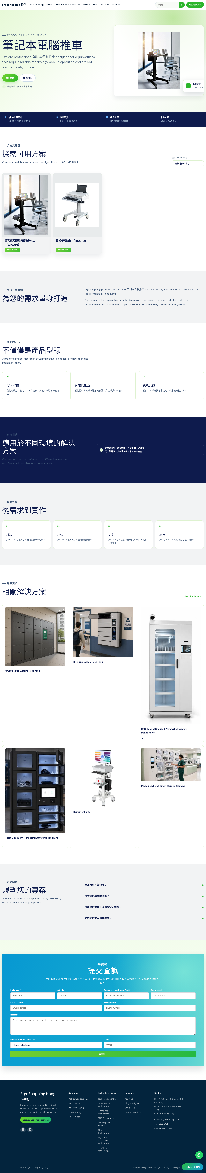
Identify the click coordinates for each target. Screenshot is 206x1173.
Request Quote (195, 5)
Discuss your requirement (36, 1119)
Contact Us (116, 5)
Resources (72, 5)
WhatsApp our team (163, 1128)
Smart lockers (74, 1103)
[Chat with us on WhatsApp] (199, 1155)
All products (74, 1116)
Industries (60, 5)
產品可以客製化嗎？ (144, 885)
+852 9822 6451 (161, 1123)
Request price (12, 250)
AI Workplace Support (104, 1124)
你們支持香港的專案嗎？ (144, 918)
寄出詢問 (103, 1054)
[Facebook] (23, 1129)
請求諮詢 (10, 78)
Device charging (76, 1107)
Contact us (130, 1107)
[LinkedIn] (30, 1129)
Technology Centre (107, 1098)
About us (129, 1098)
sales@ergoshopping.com (166, 1119)
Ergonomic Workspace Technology (103, 1140)
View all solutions (194, 596)
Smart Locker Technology (104, 1104)
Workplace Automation (103, 1112)
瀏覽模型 (27, 78)
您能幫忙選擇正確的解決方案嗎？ (144, 907)
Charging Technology (103, 1131)
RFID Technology (106, 1118)
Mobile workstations (78, 1098)
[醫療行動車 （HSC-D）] (77, 205)
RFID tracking (74, 1112)
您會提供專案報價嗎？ (144, 896)
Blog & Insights (132, 1103)
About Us (105, 5)
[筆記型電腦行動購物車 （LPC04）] (26, 205)
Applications (46, 5)
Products (33, 5)
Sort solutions (179, 158)
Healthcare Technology (103, 1149)
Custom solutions (133, 1112)
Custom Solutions (89, 5)
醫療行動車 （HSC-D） (72, 241)
